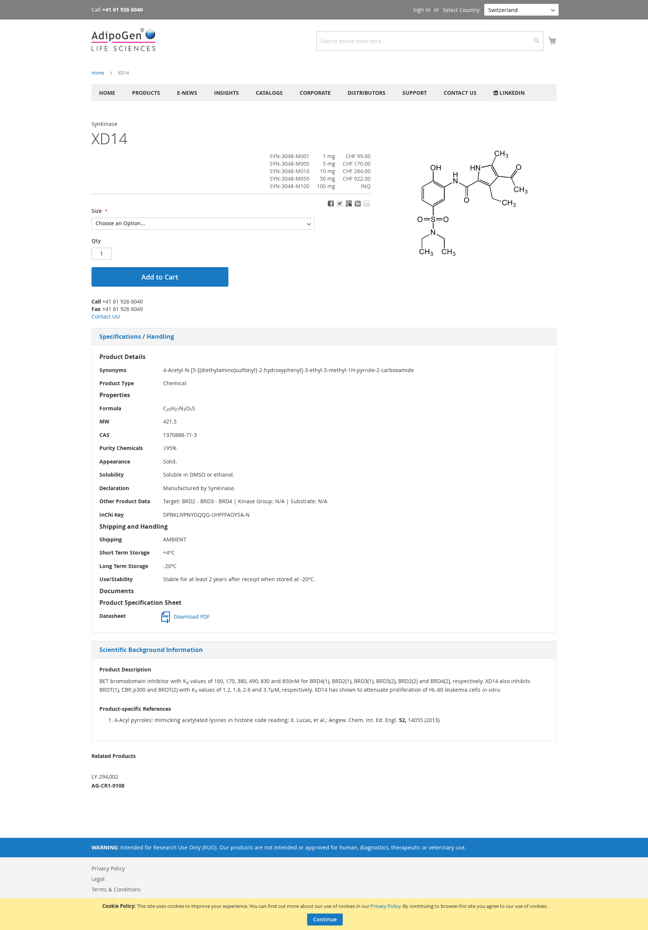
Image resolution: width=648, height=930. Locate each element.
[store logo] (123, 39)
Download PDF (192, 616)
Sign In (421, 9)
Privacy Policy (385, 906)
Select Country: (462, 9)
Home (98, 73)
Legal (98, 878)
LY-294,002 (105, 776)
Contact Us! (106, 316)
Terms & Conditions (116, 889)
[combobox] (429, 41)
